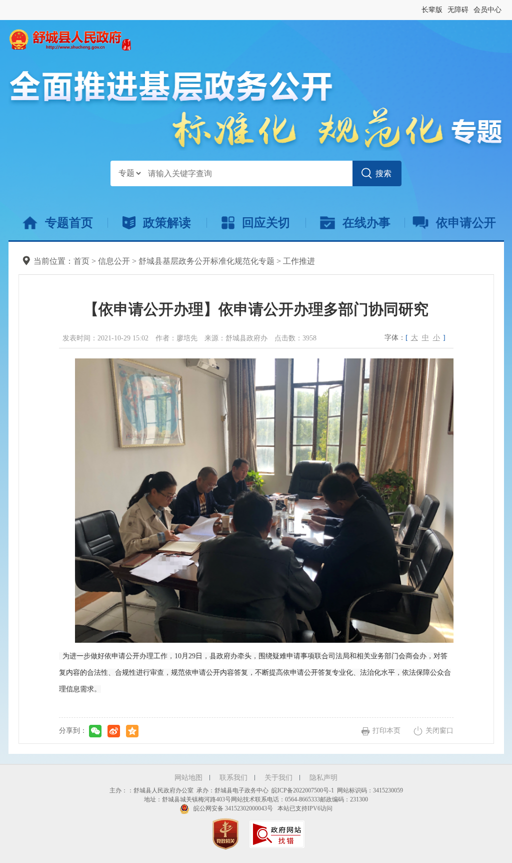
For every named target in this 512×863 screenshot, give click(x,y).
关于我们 (278, 777)
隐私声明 (324, 777)
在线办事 (366, 222)
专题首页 (69, 222)
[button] (432, 10)
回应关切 (266, 222)
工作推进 (299, 261)
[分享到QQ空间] (132, 731)
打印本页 (386, 730)
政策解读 (167, 222)
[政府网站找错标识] (278, 833)
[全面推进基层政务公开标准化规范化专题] (256, 109)
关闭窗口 (440, 730)
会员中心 (488, 10)
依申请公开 (466, 222)
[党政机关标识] (227, 833)
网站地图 (188, 777)
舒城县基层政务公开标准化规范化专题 (206, 261)
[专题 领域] (129, 173)
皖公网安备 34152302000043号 (232, 808)
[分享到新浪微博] (114, 731)
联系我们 (234, 777)
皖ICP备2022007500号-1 (303, 790)
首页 (82, 261)
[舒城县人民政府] (69, 39)
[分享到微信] (95, 731)
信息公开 (114, 261)
